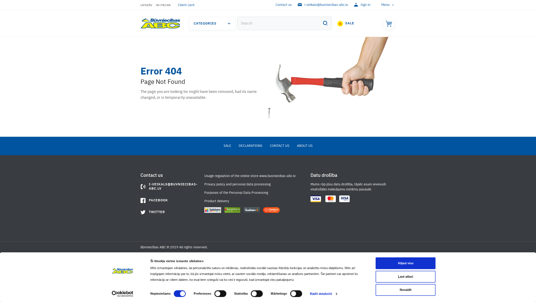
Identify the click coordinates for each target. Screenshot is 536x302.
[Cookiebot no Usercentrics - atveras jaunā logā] (122, 294)
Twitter (157, 212)
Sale (349, 23)
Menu (385, 5)
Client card (186, 5)
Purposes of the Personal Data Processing (236, 193)
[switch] (220, 293)
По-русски (163, 5)
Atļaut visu (406, 263)
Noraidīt (405, 290)
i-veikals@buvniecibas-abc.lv (326, 5)
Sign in (365, 5)
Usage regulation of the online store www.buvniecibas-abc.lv (250, 176)
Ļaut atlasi (405, 276)
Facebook (158, 200)
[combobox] (284, 23)
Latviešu (146, 5)
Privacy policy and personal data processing (237, 184)
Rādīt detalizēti (321, 293)
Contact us (284, 5)
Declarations (250, 146)
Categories (205, 23)
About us (305, 146)
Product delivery (216, 201)
